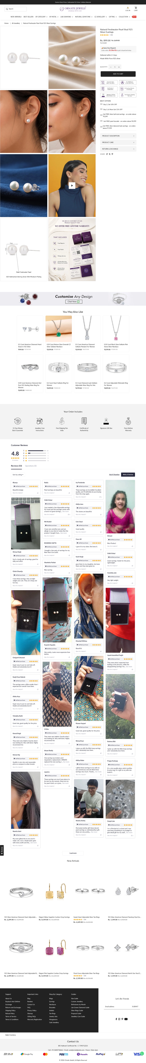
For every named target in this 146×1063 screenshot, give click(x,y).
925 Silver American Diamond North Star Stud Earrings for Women (125, 973)
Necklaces (52, 1004)
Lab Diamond (66, 17)
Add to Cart (118, 74)
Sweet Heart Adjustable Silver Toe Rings (87, 917)
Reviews (30, 1001)
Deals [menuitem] (133, 17)
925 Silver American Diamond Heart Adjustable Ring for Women (21, 917)
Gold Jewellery (54, 1022)
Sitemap (30, 1013)
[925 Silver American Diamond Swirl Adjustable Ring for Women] (21, 947)
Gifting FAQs (31, 1016)
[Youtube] (126, 1019)
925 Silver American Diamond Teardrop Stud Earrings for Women (125, 917)
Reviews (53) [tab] (16, 466)
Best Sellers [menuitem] (28, 17)
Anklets (51, 1010)
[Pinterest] (122, 1019)
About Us (8, 998)
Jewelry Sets (53, 1016)
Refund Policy (10, 1013)
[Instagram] (119, 1019)
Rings (51, 998)
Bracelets (52, 1007)
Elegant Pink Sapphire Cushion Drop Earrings (53, 973)
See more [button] (65, 511)
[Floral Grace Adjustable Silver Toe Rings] (90, 947)
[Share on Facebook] (107, 154)
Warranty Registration (34, 1019)
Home (6, 23)
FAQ (28, 1007)
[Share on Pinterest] (112, 154)
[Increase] (119, 67)
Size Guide (74, 998)
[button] (106, 35)
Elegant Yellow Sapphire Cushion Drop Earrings (54, 917)
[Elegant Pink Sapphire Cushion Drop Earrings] (55, 947)
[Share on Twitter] (110, 154)
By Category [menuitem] (41, 17)
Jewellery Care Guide (78, 1016)
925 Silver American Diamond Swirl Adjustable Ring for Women (21, 973)
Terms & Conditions (11, 1019)
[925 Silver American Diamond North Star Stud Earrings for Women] (125, 947)
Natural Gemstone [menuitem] (83, 17)
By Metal (53, 17)
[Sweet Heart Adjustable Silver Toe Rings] (90, 891)
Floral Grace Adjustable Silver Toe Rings (86, 973)
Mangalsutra (53, 1019)
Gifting (112, 17)
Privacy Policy (31, 1010)
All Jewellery (16, 23)
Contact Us (31, 1004)
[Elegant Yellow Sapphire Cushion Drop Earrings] (55, 891)
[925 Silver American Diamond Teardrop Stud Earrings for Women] (125, 891)
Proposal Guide (76, 1013)
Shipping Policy (10, 1010)
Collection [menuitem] (123, 17)
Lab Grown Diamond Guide (80, 1007)
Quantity (103, 67)
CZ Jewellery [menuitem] (99, 17)
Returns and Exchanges (13, 1007)
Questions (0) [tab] (30, 466)
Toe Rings (52, 1013)
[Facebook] (116, 1019)
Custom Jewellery (77, 1001)
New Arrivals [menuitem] (16, 17)
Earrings (52, 1001)
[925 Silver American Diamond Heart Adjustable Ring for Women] (21, 891)
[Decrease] (111, 67)
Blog (28, 998)
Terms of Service (10, 1016)
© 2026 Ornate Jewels (66, 1060)
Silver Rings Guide (77, 1010)
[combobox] (18, 474)
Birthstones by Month (78, 1004)
